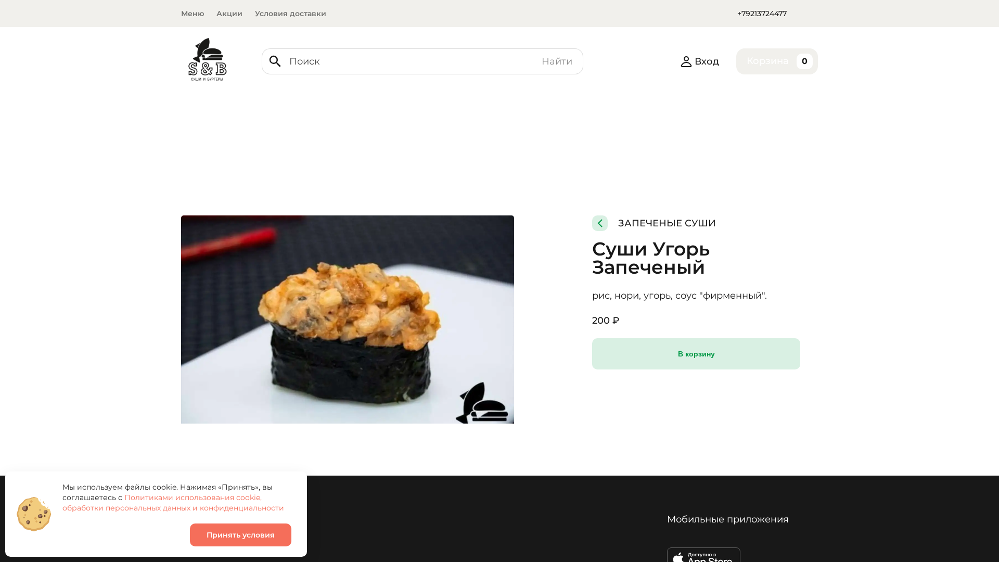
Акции (229, 13)
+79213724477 (762, 13)
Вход (707, 61)
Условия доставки (290, 13)
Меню (192, 13)
